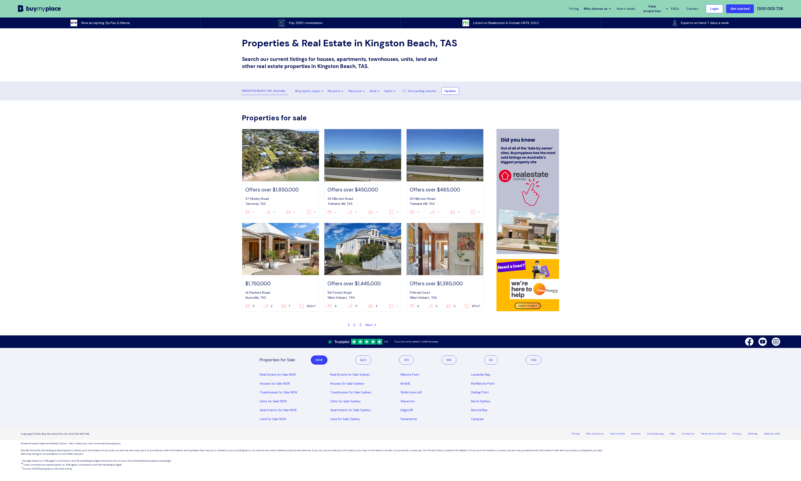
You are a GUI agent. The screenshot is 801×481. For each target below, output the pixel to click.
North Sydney (480, 401)
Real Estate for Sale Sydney (350, 375)
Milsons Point (409, 375)
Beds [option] (373, 90)
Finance (635, 433)
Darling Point (480, 392)
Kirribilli (405, 384)
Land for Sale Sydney (345, 419)
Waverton (407, 401)
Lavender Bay (480, 375)
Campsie (477, 419)
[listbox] (336, 90)
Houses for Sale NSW (275, 384)
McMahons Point (483, 384)
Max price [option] (355, 90)
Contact (692, 9)
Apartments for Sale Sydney (350, 410)
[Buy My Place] (39, 9)
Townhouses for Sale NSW (278, 392)
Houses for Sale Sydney (347, 384)
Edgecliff (406, 410)
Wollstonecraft (411, 392)
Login (714, 9)
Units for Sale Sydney (345, 401)
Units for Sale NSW (273, 401)
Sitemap (753, 433)
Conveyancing (655, 433)
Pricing (576, 433)
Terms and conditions (714, 433)
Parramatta (408, 419)
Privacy (737, 433)
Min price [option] (334, 90)
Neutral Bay (479, 410)
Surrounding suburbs (422, 91)
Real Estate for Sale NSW (278, 375)
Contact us (688, 433)
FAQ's (675, 9)
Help (672, 433)
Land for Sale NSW (273, 419)
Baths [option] (388, 90)
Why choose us (595, 433)
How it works (626, 9)
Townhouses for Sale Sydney (350, 392)
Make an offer (772, 433)
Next (369, 325)
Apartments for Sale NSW (278, 410)
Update (450, 91)
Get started (739, 9)
